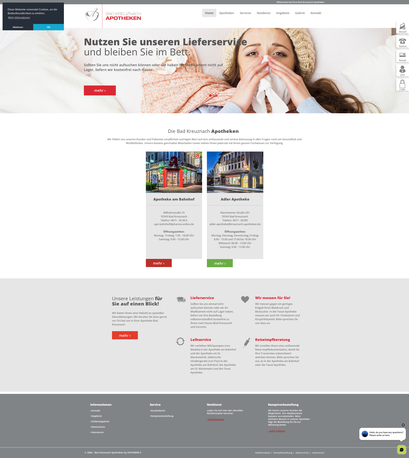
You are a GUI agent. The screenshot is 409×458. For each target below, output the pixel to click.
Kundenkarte (158, 410)
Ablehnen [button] (18, 27)
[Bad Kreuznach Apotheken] (113, 16)
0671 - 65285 (240, 220)
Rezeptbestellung (283, 452)
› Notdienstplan (215, 419)
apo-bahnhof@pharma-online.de (174, 224)
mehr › (158, 263)
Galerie (300, 13)
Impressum (97, 432)
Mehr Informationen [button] (19, 17)
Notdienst (263, 13)
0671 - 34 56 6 (179, 220)
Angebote (282, 13)
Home (209, 13)
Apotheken (226, 13)
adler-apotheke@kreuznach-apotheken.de (235, 224)
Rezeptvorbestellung (162, 415)
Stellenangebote (100, 421)
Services (245, 13)
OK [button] (48, 27)
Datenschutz (98, 426)
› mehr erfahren (276, 430)
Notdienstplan (262, 452)
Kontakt (316, 13)
